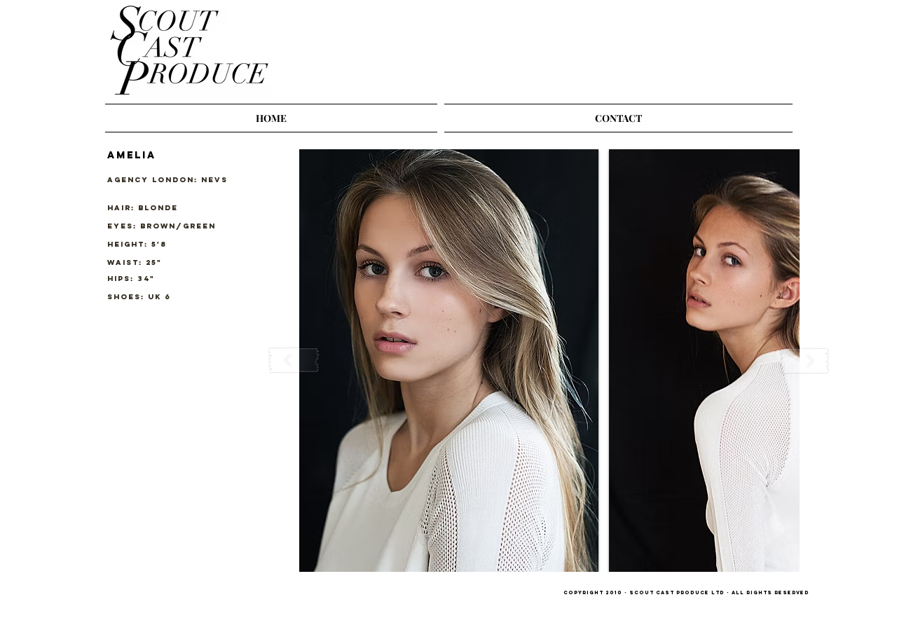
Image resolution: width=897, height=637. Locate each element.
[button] (448, 360)
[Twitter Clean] (708, 82)
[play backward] (294, 360)
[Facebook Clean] (754, 82)
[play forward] (804, 360)
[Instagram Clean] (731, 82)
